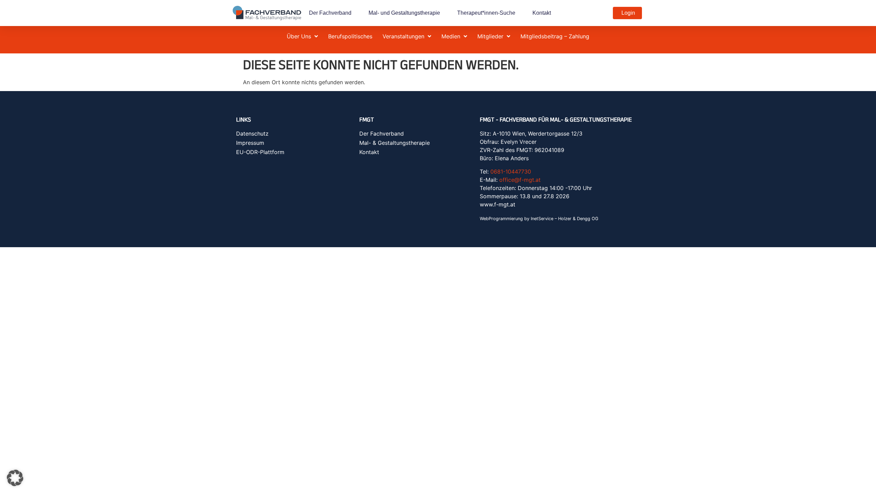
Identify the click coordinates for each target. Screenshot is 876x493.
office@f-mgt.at (520, 179)
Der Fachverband (330, 13)
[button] (15, 478)
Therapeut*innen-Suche (486, 13)
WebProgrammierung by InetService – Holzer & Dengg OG (539, 218)
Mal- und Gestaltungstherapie (404, 13)
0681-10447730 (510, 171)
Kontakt (541, 13)
